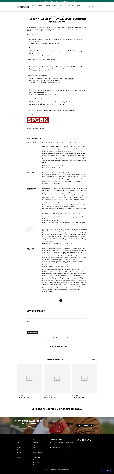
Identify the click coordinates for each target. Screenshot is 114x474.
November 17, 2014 (54, 106)
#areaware (52, 67)
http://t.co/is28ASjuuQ (36, 81)
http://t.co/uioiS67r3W (50, 104)
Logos (34, 445)
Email (58, 314)
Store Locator (70, 5)
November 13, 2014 (44, 71)
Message (28, 321)
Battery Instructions (37, 460)
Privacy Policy (54, 337)
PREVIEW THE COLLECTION (85, 425)
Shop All (54, 5)
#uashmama (59, 67)
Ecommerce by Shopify (65, 469)
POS (58, 469)
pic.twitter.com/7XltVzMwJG (52, 81)
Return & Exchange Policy (39, 452)
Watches (39, 5)
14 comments (53, 16)
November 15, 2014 (54, 43)
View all (94, 359)
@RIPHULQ (34, 90)
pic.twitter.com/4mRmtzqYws (56, 69)
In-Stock (48, 5)
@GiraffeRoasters (78, 67)
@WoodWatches (34, 41)
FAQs (34, 447)
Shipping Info (36, 457)
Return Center (36, 450)
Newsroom (79, 5)
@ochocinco (33, 102)
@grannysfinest (33, 69)
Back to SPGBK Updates (58, 347)
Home (33, 5)
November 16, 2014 (48, 55)
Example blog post (23, 397)
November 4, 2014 (57, 82)
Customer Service (37, 455)
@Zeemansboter (68, 67)
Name (28, 314)
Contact (57, 8)
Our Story (62, 5)
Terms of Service (62, 337)
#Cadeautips (33, 67)
